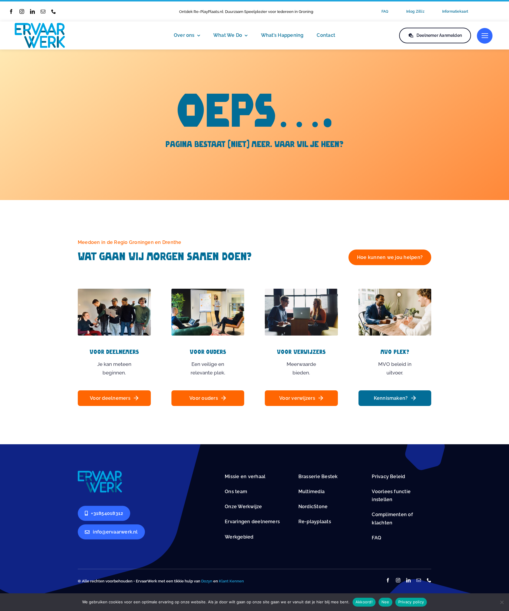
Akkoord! (364, 602)
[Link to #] (485, 36)
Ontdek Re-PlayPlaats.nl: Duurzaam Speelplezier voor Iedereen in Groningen (248, 11)
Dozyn (206, 581)
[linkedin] (32, 11)
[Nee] (502, 602)
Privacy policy (411, 602)
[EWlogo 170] (40, 25)
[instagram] (21, 11)
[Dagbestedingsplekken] (100, 473)
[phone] (53, 11)
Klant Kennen (231, 581)
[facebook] (11, 11)
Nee (385, 602)
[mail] (43, 11)
